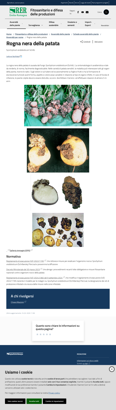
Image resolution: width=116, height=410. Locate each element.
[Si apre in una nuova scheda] (8, 250)
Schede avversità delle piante (86, 34)
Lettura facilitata (12, 56)
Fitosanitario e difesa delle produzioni (31, 34)
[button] (106, 12)
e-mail (85, 363)
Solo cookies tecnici (15, 401)
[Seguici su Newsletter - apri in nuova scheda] (86, 12)
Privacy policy (54, 392)
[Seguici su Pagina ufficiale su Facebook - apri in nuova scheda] (77, 12)
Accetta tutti (34, 401)
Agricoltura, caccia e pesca (15, 2)
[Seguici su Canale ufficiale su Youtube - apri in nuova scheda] (81, 12)
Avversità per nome (14, 37)
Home (9, 34)
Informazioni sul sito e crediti (87, 360)
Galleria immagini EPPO (20, 250)
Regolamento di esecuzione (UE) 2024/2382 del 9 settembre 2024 (34, 277)
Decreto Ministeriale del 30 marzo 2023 (23, 269)
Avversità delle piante (60, 34)
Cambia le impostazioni (55, 401)
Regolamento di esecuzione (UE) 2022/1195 (25, 261)
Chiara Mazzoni (17, 302)
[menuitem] (103, 25)
